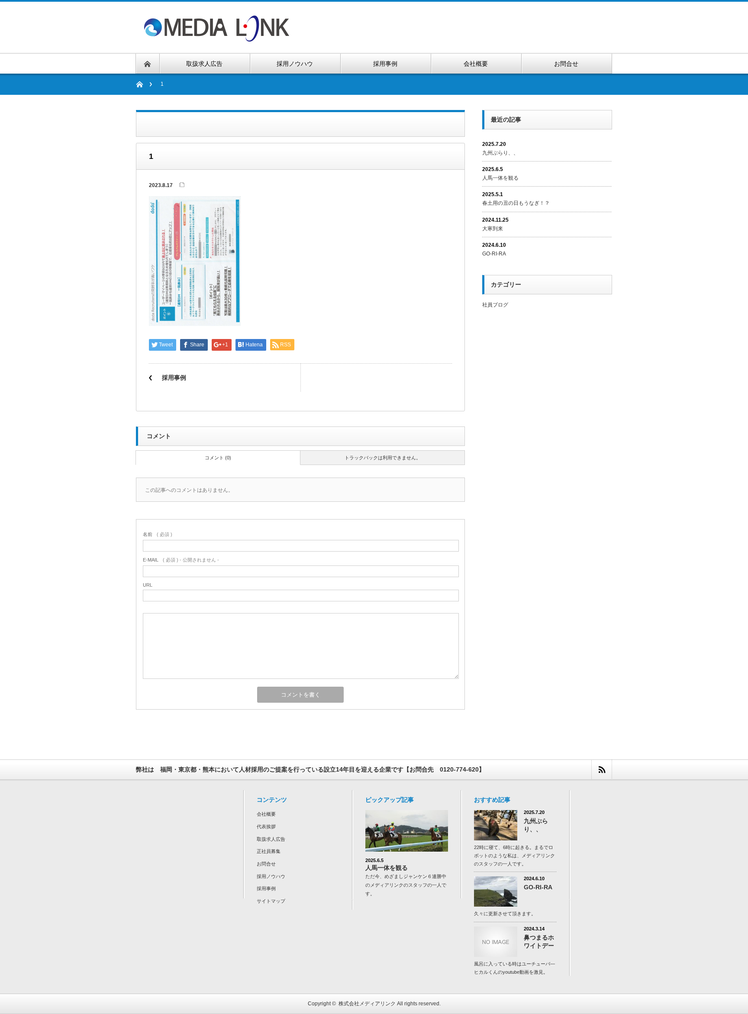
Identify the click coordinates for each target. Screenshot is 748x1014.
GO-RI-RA (496, 254)
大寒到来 (492, 229)
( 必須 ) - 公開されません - (181, 559)
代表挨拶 (266, 826)
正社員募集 (268, 851)
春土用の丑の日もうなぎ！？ (516, 203)
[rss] (601, 769)
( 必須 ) (157, 534)
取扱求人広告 (271, 839)
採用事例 (174, 377)
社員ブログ (495, 305)
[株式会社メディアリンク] (217, 36)
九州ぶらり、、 (500, 153)
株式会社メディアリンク (367, 1004)
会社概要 (266, 814)
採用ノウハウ (271, 876)
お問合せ (266, 863)
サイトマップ (271, 901)
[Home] (144, 84)
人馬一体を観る (500, 178)
